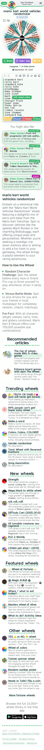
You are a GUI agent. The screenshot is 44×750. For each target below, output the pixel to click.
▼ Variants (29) (22, 17)
